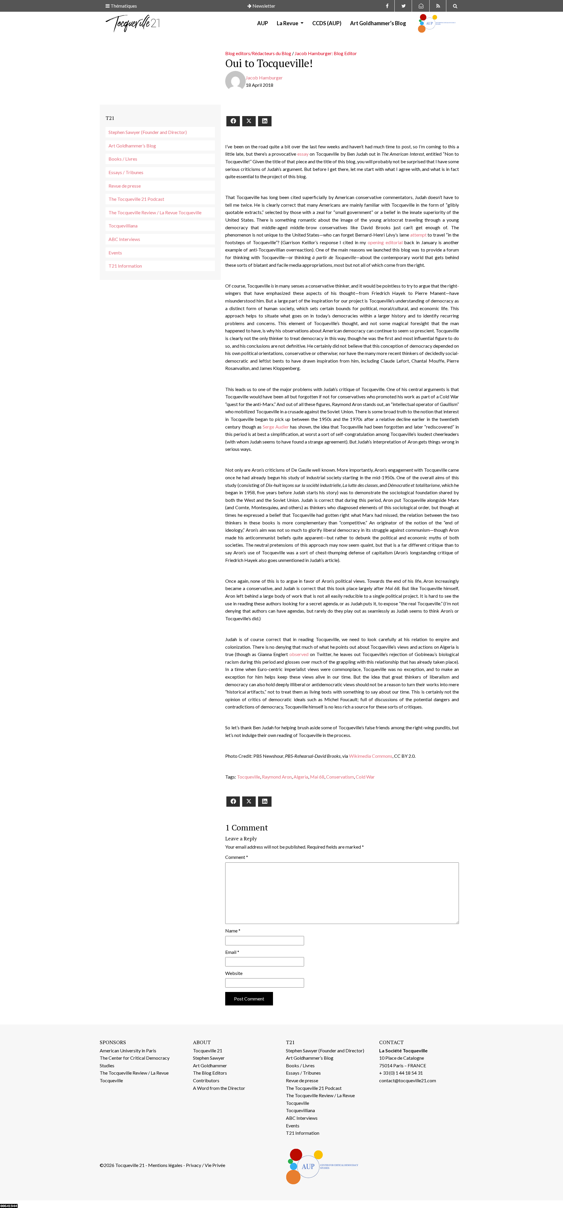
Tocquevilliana (123, 225)
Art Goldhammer (210, 1065)
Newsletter (263, 6)
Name (232, 930)
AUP (262, 23)
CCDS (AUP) (326, 23)
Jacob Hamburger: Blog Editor (326, 53)
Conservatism (340, 776)
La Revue (288, 23)
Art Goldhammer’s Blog (378, 23)
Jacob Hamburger (264, 77)
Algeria (301, 776)
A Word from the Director (219, 1088)
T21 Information (125, 266)
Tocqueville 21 (207, 1050)
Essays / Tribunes (125, 172)
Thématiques (123, 6)
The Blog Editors (210, 1073)
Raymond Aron (277, 776)
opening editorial (385, 242)
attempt (418, 234)
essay (302, 154)
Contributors (206, 1080)
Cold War (365, 776)
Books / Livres (122, 159)
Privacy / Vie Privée (205, 1165)
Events (115, 252)
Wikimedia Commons (370, 756)
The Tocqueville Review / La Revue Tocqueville (154, 212)
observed (298, 654)
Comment (236, 857)
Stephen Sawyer (209, 1058)
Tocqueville (248, 776)
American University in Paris (128, 1050)
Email (232, 952)
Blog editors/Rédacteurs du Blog (258, 53)
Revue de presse (124, 185)
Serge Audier (276, 426)
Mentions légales (165, 1165)
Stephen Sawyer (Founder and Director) (147, 132)
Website (234, 973)
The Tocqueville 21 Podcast (136, 199)
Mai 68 (317, 776)
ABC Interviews (124, 239)
